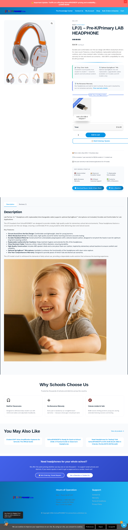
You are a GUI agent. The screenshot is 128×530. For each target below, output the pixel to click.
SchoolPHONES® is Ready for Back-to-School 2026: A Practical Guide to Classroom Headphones (64, 442)
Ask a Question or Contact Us (80, 475)
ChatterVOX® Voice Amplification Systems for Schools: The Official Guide (23, 441)
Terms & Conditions (99, 501)
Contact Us (96, 495)
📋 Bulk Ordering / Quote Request (50, 475)
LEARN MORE (64, 5)
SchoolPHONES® (80, 24)
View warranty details (100, 88)
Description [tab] (10, 204)
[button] (52, 23)
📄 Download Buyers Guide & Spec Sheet (88, 188)
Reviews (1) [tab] (22, 204)
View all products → (117, 431)
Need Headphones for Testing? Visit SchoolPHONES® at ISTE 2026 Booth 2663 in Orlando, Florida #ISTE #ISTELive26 (104, 442)
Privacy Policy (97, 504)
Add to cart (95, 135)
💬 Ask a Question (115, 188)
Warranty (95, 498)
